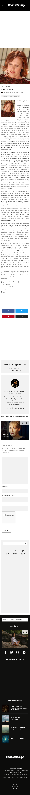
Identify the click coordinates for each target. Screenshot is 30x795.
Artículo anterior (15, 362)
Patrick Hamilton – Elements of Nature (19, 728)
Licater (5, 303)
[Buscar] (25, 543)
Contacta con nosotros (12, 774)
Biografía (4, 96)
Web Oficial (6, 285)
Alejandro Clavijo (9, 92)
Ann (4, 301)
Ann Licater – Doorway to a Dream (15, 364)
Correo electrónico (9, 495)
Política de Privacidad (16, 768)
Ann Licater (9, 301)
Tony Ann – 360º (17, 739)
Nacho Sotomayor (15, 370)
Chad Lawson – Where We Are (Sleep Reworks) (19, 708)
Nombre (5, 486)
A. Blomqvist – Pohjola (17, 718)
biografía (21, 301)
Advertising (13, 772)
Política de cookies (22, 770)
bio (16, 301)
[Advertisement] (15, 27)
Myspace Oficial (7, 289)
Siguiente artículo (15, 368)
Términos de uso (9, 770)
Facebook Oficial (8, 287)
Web (3, 503)
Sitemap (24, 774)
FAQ (21, 772)
